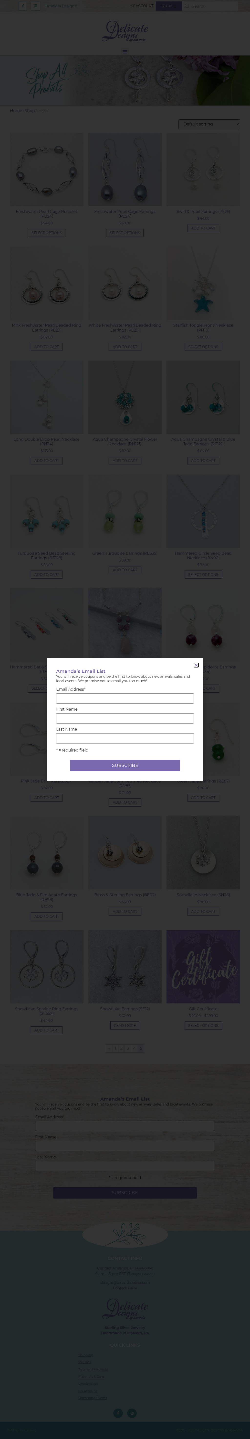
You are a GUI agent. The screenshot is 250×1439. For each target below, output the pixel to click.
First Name (67, 709)
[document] (125, 719)
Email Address (70, 689)
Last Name (66, 729)
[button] (196, 665)
